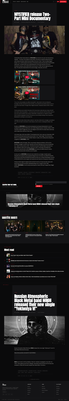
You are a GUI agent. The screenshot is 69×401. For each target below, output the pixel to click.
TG (26, 177)
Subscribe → (39, 186)
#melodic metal (38, 172)
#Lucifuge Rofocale (31, 172)
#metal (50, 172)
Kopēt (31, 177)
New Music (18, 1)
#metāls (23, 372)
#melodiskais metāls (44, 172)
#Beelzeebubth (20, 172)
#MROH (26, 372)
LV (56, 1)
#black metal (25, 172)
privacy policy (51, 184)
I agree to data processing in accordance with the (45, 184)
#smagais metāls (30, 372)
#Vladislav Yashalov (37, 372)
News (16, 10)
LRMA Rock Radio (23, 1)
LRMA (27, 1)
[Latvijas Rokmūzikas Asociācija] (6, 1)
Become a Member (63, 1)
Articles (14, 1)
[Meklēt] (54, 2)
